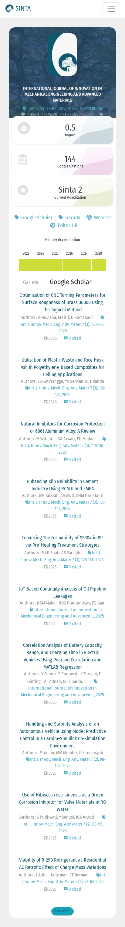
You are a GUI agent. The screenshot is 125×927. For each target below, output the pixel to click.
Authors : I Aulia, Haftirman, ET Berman (54, 875)
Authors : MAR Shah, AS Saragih (52, 552)
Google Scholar (36, 217)
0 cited (74, 338)
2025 (52, 459)
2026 (52, 338)
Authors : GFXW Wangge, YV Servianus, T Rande (62, 381)
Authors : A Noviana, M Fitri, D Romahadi (57, 317)
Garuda (72, 217)
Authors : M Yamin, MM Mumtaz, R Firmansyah (62, 752)
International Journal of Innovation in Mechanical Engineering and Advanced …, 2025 (62, 691)
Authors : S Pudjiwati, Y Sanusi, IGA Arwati (56, 817)
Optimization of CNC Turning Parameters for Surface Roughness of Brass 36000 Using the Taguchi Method (62, 302)
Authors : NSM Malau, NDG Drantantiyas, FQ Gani (63, 603)
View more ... (62, 911)
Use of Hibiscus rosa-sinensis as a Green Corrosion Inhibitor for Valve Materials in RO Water (62, 802)
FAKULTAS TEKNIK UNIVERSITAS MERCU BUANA (65, 108)
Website (102, 217)
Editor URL (68, 225)
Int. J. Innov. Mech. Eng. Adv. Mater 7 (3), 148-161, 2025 (62, 449)
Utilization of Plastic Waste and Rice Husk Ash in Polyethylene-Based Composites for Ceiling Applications (62, 367)
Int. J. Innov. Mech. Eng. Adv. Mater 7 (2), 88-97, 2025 (62, 827)
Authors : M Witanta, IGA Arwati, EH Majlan (57, 439)
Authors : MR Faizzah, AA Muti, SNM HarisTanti (62, 495)
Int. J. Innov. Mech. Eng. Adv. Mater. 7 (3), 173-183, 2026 (62, 327)
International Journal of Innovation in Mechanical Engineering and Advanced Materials (62, 94)
